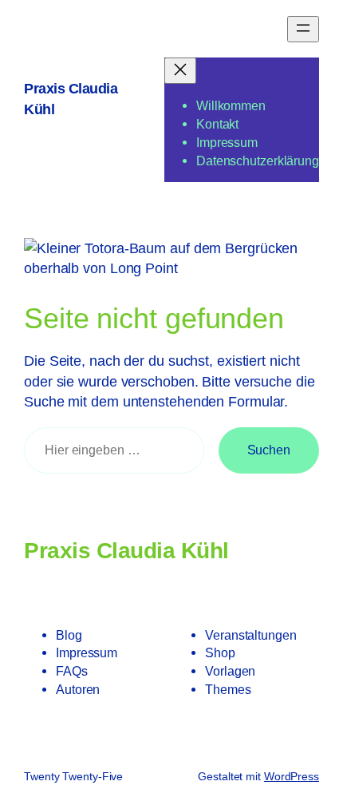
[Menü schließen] (180, 71)
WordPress (291, 776)
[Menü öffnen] (303, 29)
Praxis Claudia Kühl (126, 550)
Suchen (268, 449)
